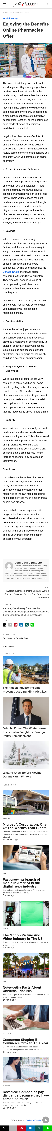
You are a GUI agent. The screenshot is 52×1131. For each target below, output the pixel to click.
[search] (47, 4)
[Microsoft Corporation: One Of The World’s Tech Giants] (26, 802)
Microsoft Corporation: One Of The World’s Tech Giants (24, 826)
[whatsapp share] (27, 625)
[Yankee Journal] (26, 4)
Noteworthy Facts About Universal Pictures (22, 989)
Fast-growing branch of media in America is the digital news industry (21, 883)
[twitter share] (4, 625)
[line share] (32, 625)
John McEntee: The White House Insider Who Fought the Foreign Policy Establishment (24, 732)
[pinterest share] (15, 625)
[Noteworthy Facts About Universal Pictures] (26, 965)
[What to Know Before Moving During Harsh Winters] (26, 755)
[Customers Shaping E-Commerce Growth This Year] (26, 1017)
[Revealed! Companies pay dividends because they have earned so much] (26, 1069)
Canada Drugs (11, 272)
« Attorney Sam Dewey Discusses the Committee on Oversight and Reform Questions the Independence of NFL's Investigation (26, 611)
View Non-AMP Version (33, 1120)
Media (5, 873)
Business (7, 818)
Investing (7, 1033)
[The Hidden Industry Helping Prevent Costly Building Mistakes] (26, 670)
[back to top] (45, 1120)
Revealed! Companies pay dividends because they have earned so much (26, 1095)
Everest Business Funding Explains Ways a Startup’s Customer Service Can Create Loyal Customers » (26, 594)
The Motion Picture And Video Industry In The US (23, 936)
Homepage (7, 12)
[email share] (10, 625)
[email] (13, 1128)
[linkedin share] (21, 625)
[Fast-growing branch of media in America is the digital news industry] (26, 857)
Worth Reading (22, 12)
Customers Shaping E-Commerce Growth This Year (25, 1041)
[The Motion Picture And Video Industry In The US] (26, 913)
